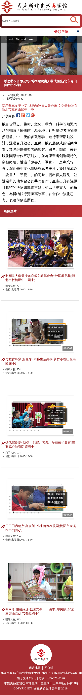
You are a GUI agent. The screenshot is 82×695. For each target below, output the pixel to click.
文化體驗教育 (67, 106)
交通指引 (29, 678)
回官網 (48, 667)
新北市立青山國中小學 (18, 109)
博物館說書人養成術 (42, 106)
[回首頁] (41, 7)
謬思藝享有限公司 (14, 106)
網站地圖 (35, 667)
